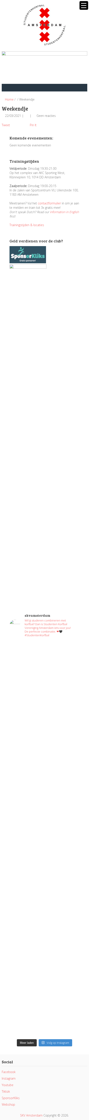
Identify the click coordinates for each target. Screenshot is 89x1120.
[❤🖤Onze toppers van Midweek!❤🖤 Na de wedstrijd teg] (44, 985)
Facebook (9, 1072)
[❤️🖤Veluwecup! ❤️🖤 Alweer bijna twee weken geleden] (44, 1016)
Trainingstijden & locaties (27, 225)
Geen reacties (46, 116)
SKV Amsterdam (31, 1115)
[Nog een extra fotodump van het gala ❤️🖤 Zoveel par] (44, 753)
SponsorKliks (11, 1098)
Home (9, 99)
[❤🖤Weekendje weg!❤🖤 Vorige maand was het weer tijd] (44, 890)
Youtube (7, 1085)
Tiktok (6, 1091)
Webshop (8, 1104)
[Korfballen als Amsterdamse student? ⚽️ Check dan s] (44, 733)
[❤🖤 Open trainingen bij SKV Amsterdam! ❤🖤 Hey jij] (44, 681)
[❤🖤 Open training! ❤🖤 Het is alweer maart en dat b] (44, 846)
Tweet (6, 125)
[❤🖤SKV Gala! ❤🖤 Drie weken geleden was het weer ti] (44, 779)
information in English (64, 212)
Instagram (9, 1078)
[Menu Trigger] (83, 5)
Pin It (33, 125)
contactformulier (49, 203)
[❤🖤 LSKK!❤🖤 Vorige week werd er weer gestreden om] (44, 942)
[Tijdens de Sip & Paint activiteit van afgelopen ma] (44, 809)
